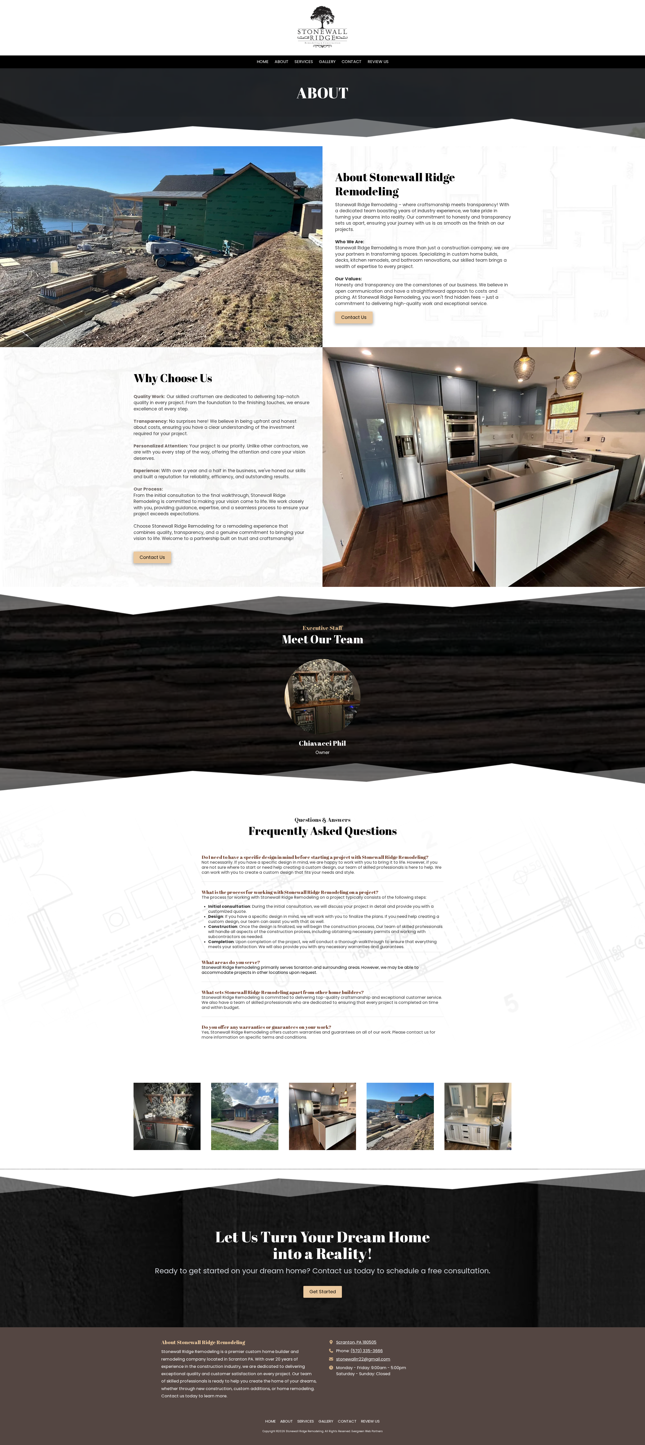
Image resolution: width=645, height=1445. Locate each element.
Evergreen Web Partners (367, 1431)
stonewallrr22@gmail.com (363, 1359)
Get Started (322, 1292)
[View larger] (167, 1116)
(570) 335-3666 (366, 1351)
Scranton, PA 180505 (356, 1342)
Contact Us (354, 317)
